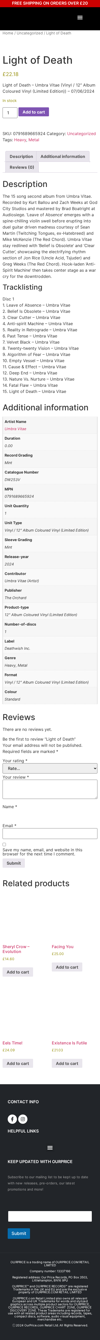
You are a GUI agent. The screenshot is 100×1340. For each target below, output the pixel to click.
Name (10, 807)
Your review (16, 777)
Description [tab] (21, 156)
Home (8, 33)
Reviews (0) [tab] (22, 167)
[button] (80, 17)
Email (9, 826)
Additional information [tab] (63, 156)
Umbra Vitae (15, 429)
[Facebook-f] (12, 1119)
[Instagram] (22, 1119)
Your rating (15, 761)
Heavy (20, 139)
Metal (33, 139)
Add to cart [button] (18, 972)
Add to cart (34, 112)
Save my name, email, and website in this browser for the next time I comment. (42, 852)
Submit (19, 1233)
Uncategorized (30, 33)
